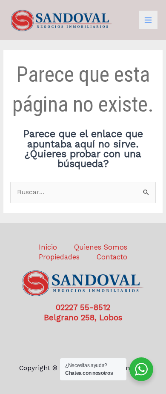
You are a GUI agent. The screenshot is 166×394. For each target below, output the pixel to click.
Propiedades (59, 257)
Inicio (48, 247)
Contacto (112, 257)
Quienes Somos (100, 247)
